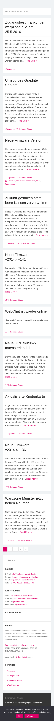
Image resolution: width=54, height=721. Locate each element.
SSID (38, 181)
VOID (25, 12)
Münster (10, 540)
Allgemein (11, 69)
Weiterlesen (31, 716)
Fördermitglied (21, 657)
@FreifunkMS (21, 604)
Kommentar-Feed (14, 680)
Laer (33, 243)
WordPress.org (13, 685)
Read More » (31, 61)
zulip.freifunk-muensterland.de (23, 580)
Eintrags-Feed (13, 676)
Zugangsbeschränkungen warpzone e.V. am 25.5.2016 (25, 27)
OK (19, 716)
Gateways (20, 181)
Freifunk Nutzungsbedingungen (18, 702)
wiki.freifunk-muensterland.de (22, 596)
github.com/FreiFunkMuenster (24, 599)
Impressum (37, 702)
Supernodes (10, 184)
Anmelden (11, 671)
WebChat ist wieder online (26, 311)
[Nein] (50, 713)
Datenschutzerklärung (14, 698)
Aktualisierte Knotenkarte (25, 396)
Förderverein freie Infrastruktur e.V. (19, 645)
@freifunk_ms (18, 602)
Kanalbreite (30, 181)
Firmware (11, 181)
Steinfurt (10, 243)
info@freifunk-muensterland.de (24, 574)
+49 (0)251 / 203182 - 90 (23, 583)
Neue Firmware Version (23, 140)
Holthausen (25, 243)
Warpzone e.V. (26, 540)
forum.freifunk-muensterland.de (25, 577)
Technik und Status (24, 129)
